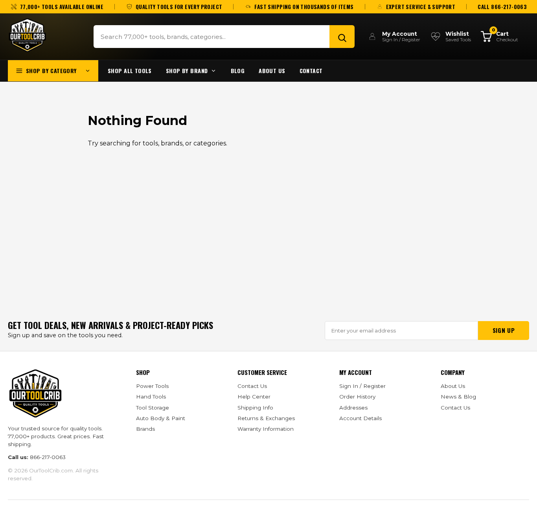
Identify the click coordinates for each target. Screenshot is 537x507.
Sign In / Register (362, 386)
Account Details (360, 418)
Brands (145, 429)
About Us (272, 70)
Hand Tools (151, 396)
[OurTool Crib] (27, 35)
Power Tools (152, 386)
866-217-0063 (48, 457)
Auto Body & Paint (160, 418)
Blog (238, 70)
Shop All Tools (130, 70)
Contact (311, 70)
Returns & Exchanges (266, 418)
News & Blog (458, 396)
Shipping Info (255, 407)
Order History (357, 396)
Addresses (353, 407)
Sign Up (504, 330)
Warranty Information (265, 429)
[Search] (342, 36)
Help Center (253, 396)
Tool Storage (152, 407)
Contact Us (252, 386)
